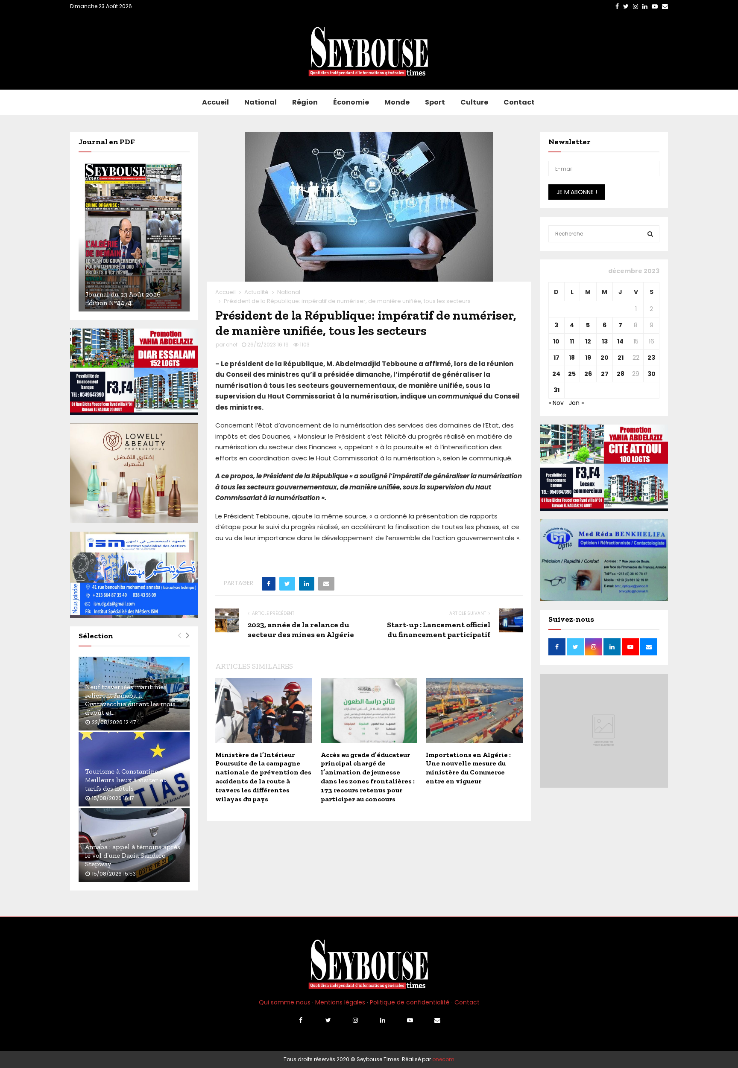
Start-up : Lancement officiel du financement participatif (438, 630)
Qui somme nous (284, 1002)
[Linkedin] (382, 1020)
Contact (519, 102)
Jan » (576, 403)
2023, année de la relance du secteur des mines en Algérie (301, 630)
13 (605, 341)
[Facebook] (300, 1020)
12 (588, 341)
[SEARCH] (650, 233)
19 (588, 357)
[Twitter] (328, 1020)
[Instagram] (355, 1020)
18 (572, 357)
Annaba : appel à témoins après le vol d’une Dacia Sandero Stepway (132, 855)
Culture (474, 102)
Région (305, 102)
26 (588, 374)
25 (572, 374)
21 (621, 357)
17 (556, 357)
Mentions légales (340, 1002)
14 (620, 341)
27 (605, 374)
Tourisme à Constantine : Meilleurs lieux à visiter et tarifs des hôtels (125, 779)
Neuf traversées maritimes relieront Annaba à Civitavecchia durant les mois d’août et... (130, 699)
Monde (397, 102)
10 (556, 341)
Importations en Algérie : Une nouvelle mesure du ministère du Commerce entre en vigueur (468, 768)
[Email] (437, 1020)
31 (556, 390)
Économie (351, 102)
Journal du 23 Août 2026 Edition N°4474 (123, 298)
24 (556, 374)
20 (604, 357)
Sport (435, 102)
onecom (443, 1059)
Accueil (215, 102)
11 (572, 341)
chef (231, 344)
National (260, 102)
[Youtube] (410, 1020)
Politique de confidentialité (410, 1002)
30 (651, 374)
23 (651, 357)
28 (620, 374)
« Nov (556, 403)
